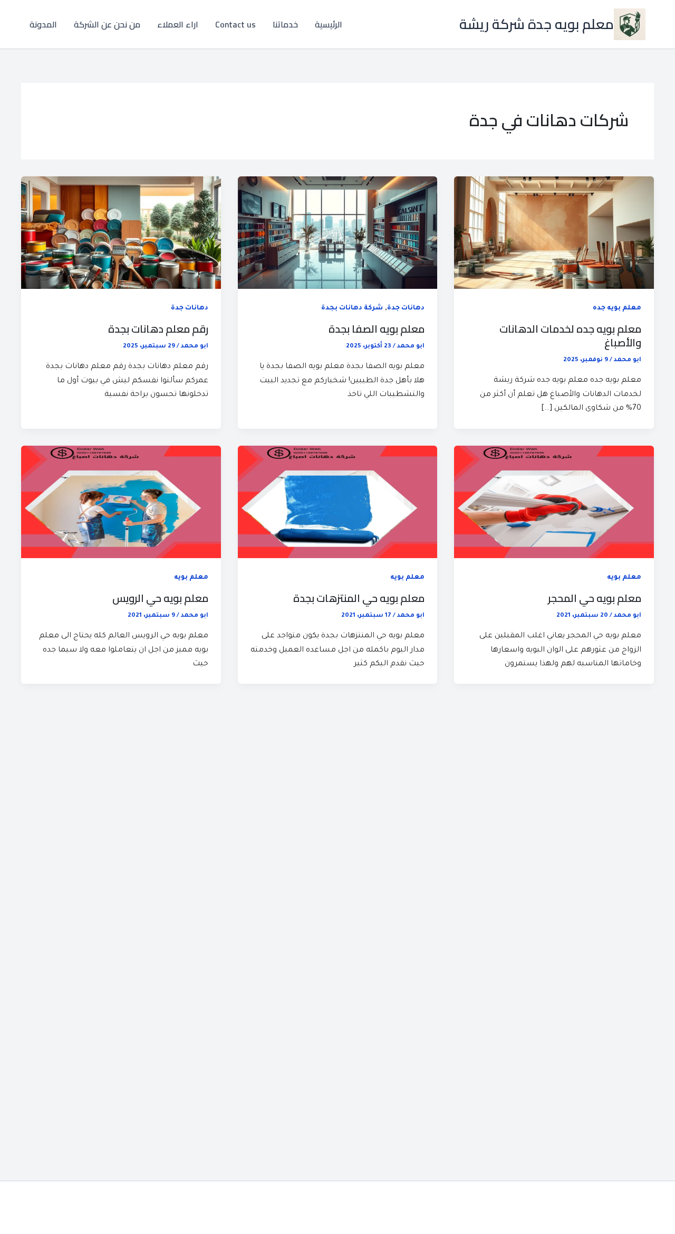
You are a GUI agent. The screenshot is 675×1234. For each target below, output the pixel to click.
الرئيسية (328, 24)
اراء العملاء (177, 24)
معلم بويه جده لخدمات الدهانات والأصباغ (570, 335)
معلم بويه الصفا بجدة (377, 328)
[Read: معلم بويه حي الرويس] (121, 502)
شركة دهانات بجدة (352, 308)
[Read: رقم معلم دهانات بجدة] (121, 233)
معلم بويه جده (617, 308)
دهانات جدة (406, 308)
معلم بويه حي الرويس (160, 598)
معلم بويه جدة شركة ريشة (536, 24)
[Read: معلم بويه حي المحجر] (554, 502)
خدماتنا (285, 24)
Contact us (235, 24)
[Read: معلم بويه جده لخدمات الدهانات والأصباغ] (554, 233)
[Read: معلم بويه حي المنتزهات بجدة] (338, 502)
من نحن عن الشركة (107, 24)
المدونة (43, 24)
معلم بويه (624, 577)
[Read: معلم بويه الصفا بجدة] (338, 233)
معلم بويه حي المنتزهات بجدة (359, 598)
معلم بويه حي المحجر (594, 598)
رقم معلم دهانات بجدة (158, 328)
